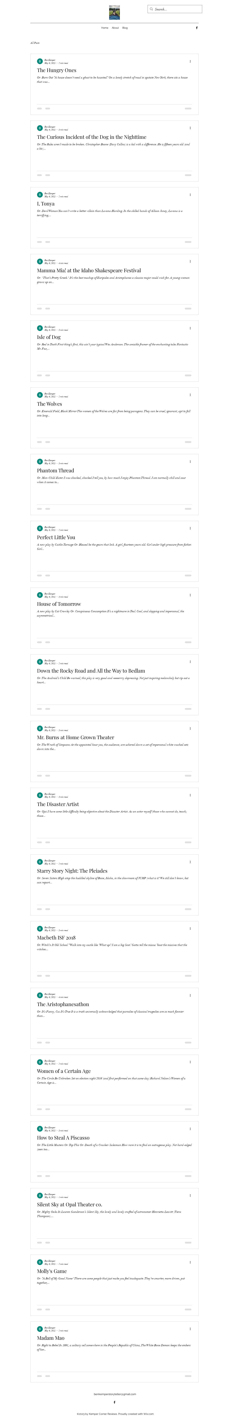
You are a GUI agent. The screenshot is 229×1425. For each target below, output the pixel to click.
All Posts (35, 42)
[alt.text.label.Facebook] (197, 28)
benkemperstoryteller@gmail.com (115, 1402)
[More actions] (191, 61)
